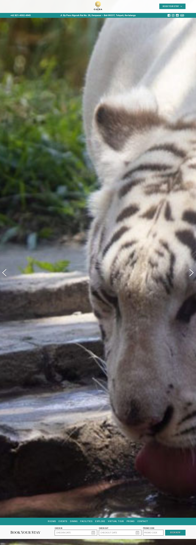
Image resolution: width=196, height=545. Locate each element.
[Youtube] (178, 15)
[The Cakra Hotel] (98, 5)
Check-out (103, 528)
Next (191, 272)
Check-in (58, 528)
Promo (131, 521)
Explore (100, 521)
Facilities (86, 521)
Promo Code (148, 528)
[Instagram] (174, 15)
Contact (142, 521)
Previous (5, 272)
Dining (74, 521)
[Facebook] (170, 15)
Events (63, 521)
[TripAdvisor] (183, 15)
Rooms (52, 521)
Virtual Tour (116, 521)
